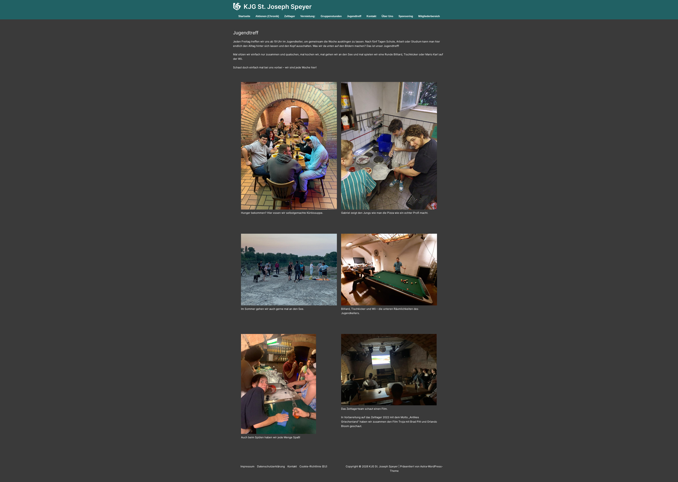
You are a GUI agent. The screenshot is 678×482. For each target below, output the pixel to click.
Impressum (247, 466)
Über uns (387, 16)
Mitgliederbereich (429, 16)
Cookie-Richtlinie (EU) (313, 466)
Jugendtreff (354, 16)
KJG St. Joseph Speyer (278, 6)
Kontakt (371, 16)
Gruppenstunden (331, 16)
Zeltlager (289, 16)
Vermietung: (307, 16)
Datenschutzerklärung (271, 466)
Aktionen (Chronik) (267, 16)
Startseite (244, 16)
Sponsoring (406, 16)
